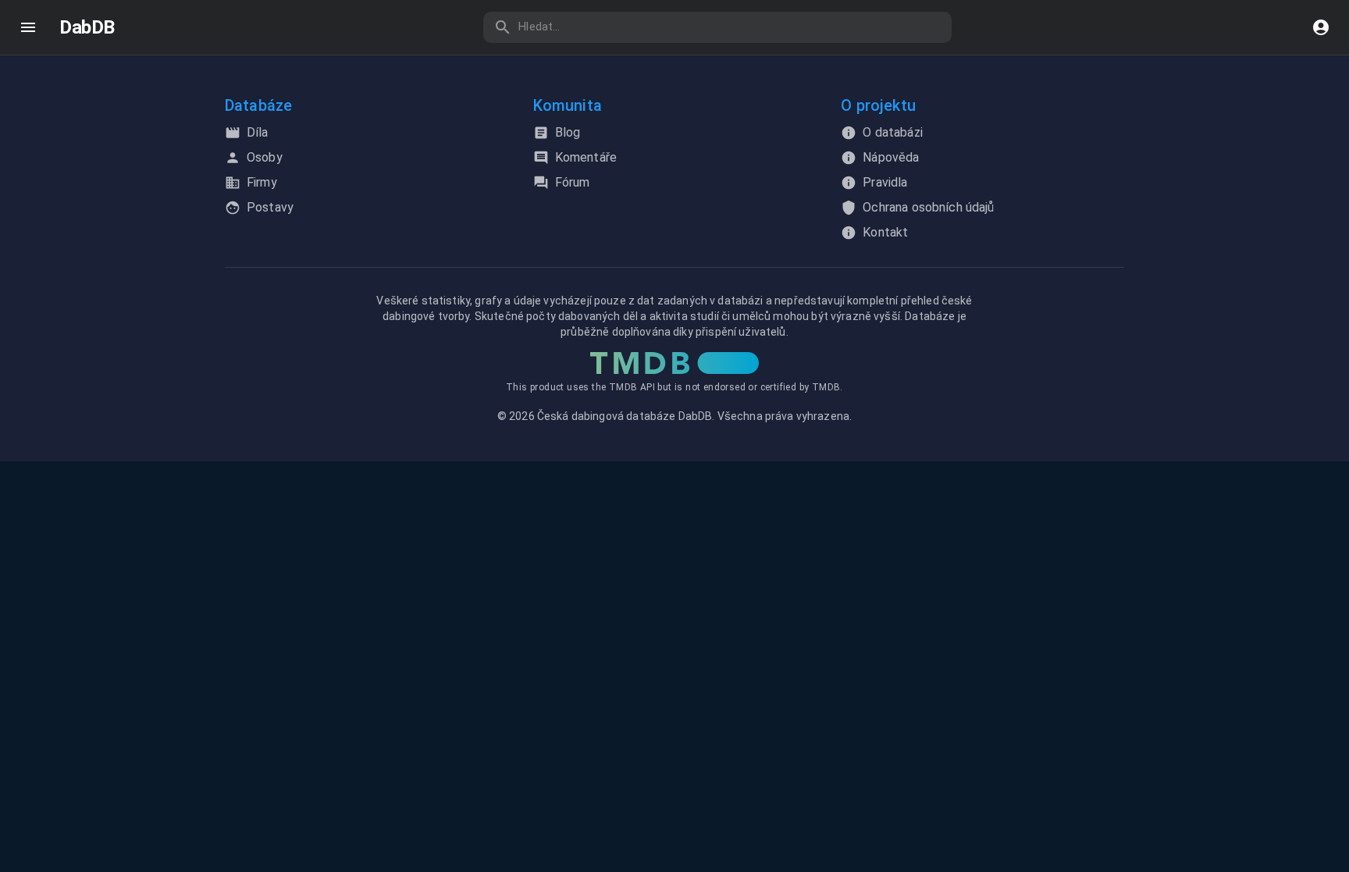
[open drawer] (28, 27)
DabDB (87, 27)
